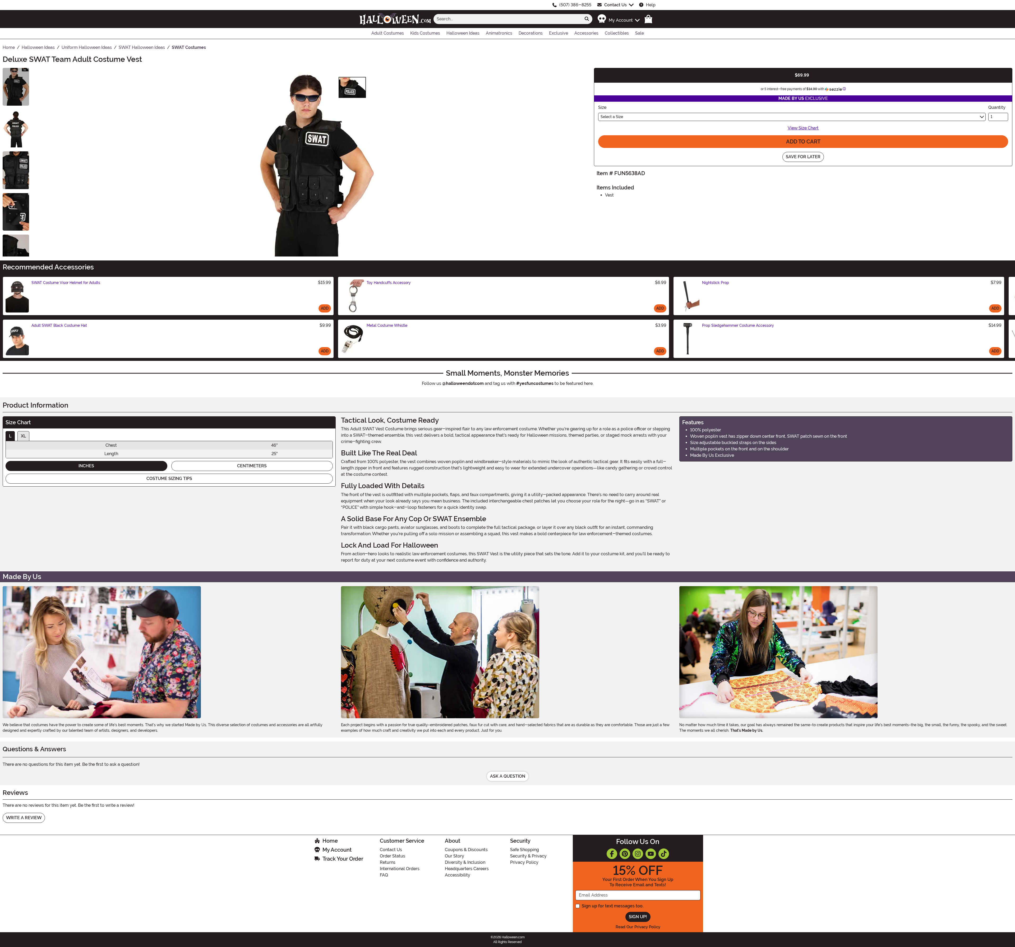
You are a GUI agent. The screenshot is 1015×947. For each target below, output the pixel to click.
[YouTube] (650, 853)
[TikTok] (663, 853)
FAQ (384, 875)
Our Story (454, 856)
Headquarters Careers (467, 868)
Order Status (392, 856)
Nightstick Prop (715, 283)
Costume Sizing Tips (169, 478)
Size (602, 107)
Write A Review (23, 817)
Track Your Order (342, 859)
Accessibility (457, 875)
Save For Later (803, 156)
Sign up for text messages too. (612, 905)
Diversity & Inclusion (465, 862)
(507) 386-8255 (575, 4)
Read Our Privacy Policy (638, 927)
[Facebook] (612, 853)
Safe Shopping (524, 849)
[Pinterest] (625, 853)
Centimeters (252, 465)
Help (651, 4)
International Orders (399, 868)
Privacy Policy (524, 862)
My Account (337, 850)
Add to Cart (803, 141)
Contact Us (615, 4)
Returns (387, 862)
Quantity (996, 107)
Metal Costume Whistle (387, 325)
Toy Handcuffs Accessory (389, 283)
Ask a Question (507, 776)
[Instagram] (638, 853)
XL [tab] (23, 435)
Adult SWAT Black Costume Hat (59, 325)
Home (330, 841)
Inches (86, 465)
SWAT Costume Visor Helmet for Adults (65, 283)
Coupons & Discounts (466, 849)
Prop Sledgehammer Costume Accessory (738, 325)
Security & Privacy (528, 856)
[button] (618, 19)
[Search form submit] (586, 19)
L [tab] (10, 435)
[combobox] (507, 19)
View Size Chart (803, 127)
